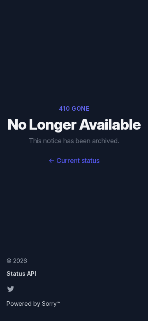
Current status (74, 160)
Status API (21, 273)
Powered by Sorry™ (33, 303)
